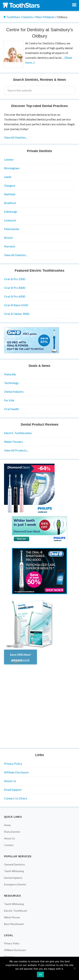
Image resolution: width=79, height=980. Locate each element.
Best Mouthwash (14, 923)
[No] (74, 968)
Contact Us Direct (15, 798)
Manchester (11, 229)
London (8, 159)
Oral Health (11, 409)
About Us (10, 781)
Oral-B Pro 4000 (14, 287)
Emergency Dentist (15, 884)
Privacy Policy (13, 763)
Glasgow (9, 185)
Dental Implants (13, 877)
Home (7, 825)
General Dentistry (14, 864)
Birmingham (11, 168)
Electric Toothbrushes (18, 433)
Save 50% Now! (20, 654)
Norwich (9, 246)
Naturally (10, 374)
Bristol (8, 237)
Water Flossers (13, 441)
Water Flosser (12, 917)
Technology (11, 383)
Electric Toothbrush (15, 910)
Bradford (10, 203)
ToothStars (22, 5)
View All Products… (16, 450)
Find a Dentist (12, 831)
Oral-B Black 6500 (16, 305)
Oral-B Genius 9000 (16, 313)
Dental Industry (14, 391)
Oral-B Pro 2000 (14, 279)
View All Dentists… (16, 137)
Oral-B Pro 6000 (14, 296)
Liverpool (10, 220)
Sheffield (9, 194)
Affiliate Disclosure (16, 772)
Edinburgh (10, 211)
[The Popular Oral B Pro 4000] (31, 352)
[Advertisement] (39, 704)
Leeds (7, 177)
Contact (9, 845)
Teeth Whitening (14, 871)
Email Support (13, 789)
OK (40, 974)
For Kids (9, 400)
